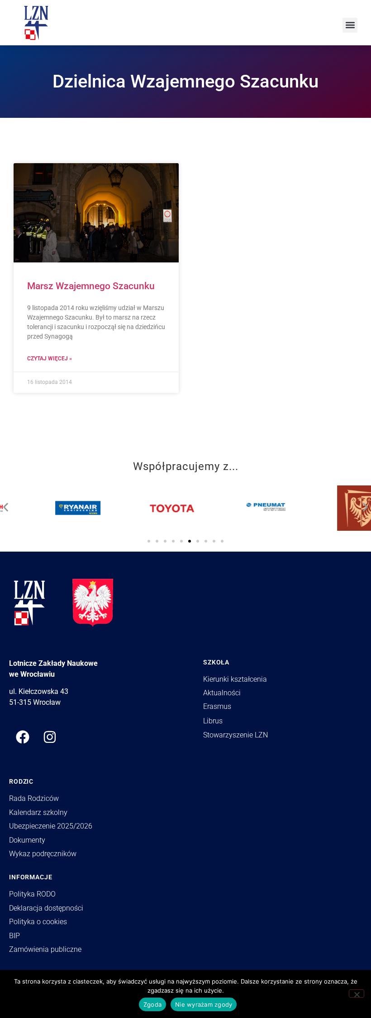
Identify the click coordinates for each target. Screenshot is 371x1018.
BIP (14, 935)
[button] (349, 25)
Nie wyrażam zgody (203, 1004)
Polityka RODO (32, 894)
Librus (213, 721)
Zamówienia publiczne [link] (45, 949)
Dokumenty (27, 840)
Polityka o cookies (38, 921)
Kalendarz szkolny (38, 812)
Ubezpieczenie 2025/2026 (50, 826)
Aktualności (222, 692)
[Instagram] (49, 737)
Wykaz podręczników (42, 853)
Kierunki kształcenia (235, 679)
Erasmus (217, 706)
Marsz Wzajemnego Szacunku (91, 286)
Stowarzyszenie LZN (235, 735)
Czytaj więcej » (49, 358)
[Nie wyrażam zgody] (356, 993)
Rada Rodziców (34, 798)
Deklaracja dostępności (46, 908)
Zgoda (152, 1004)
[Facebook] (22, 737)
